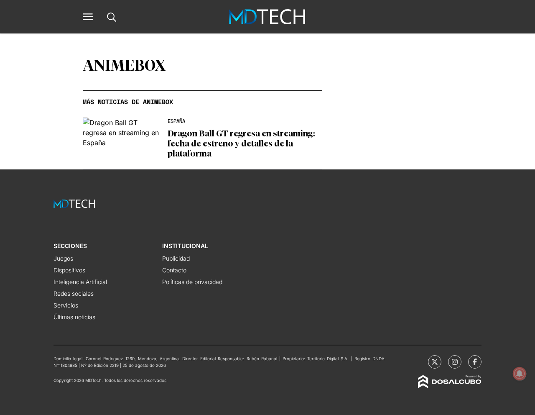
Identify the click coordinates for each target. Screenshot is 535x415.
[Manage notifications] (519, 373)
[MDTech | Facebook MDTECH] (475, 362)
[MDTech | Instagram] (454, 362)
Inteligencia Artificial (80, 281)
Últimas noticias (74, 316)
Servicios (66, 305)
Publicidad (176, 258)
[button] (88, 16)
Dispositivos (69, 270)
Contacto (174, 270)
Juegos (63, 258)
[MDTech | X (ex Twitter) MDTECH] (434, 362)
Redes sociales (74, 293)
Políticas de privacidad (192, 281)
